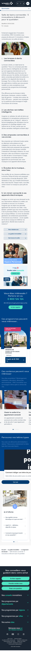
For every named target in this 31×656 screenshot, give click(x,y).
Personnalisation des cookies (9, 641)
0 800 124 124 (16, 299)
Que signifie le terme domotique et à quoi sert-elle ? (14, 518)
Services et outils (14, 238)
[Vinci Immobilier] (6, 3)
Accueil (4, 550)
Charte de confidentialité (22, 640)
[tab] (13, 429)
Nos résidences (13, 229)
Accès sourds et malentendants (15, 644)
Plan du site (10, 638)
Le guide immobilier (14, 233)
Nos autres (8, 622)
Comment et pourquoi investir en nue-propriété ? (14, 534)
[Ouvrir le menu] (27, 3)
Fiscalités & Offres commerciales (8, 640)
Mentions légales (17, 638)
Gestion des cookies (21, 641)
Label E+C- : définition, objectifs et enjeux (11, 526)
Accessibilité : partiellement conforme (14, 642)
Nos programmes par (10, 602)
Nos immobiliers (12, 595)
